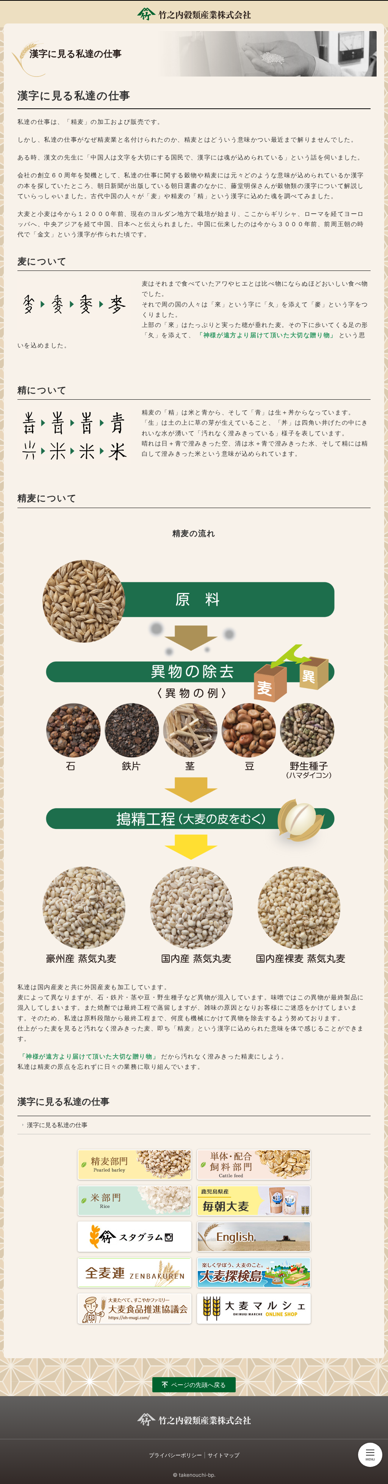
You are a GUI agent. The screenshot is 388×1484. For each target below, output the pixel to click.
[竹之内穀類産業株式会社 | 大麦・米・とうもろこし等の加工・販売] (194, 14)
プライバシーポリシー (175, 1455)
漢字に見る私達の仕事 (63, 1101)
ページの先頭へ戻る (198, 1385)
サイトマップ (223, 1455)
